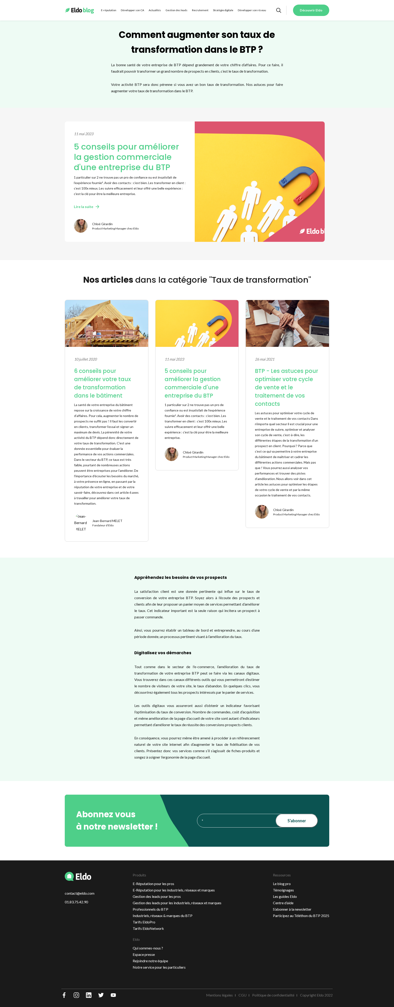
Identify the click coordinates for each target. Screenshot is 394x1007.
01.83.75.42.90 (76, 902)
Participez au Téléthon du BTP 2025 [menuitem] (301, 915)
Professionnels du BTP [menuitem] (150, 909)
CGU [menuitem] (242, 995)
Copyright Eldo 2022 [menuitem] (316, 995)
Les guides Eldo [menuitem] (285, 896)
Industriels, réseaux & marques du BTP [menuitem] (162, 915)
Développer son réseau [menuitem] (252, 10)
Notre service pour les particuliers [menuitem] (159, 967)
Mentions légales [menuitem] (219, 995)
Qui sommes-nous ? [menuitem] (148, 948)
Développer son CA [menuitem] (132, 10)
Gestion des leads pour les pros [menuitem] (157, 896)
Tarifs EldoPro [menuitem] (144, 922)
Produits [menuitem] (139, 875)
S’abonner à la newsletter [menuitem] (292, 909)
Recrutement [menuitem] (200, 10)
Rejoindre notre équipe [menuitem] (150, 961)
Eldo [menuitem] (136, 939)
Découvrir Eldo (311, 10)
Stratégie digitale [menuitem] (223, 10)
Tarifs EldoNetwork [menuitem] (148, 928)
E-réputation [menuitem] (108, 10)
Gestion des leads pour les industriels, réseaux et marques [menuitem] (177, 903)
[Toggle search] (278, 10)
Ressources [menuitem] (282, 875)
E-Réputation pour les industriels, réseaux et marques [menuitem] (174, 890)
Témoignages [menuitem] (283, 890)
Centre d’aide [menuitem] (283, 903)
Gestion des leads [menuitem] (176, 10)
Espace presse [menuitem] (144, 954)
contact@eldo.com (79, 893)
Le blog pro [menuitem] (282, 883)
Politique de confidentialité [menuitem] (273, 995)
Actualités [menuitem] (155, 10)
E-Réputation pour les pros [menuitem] (153, 883)
